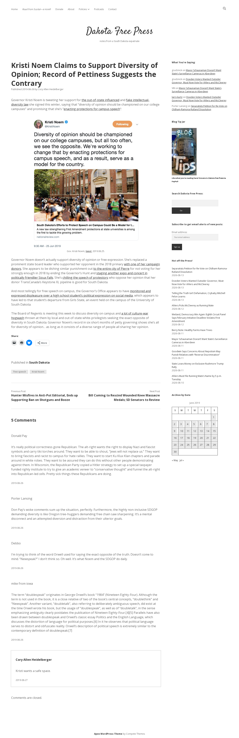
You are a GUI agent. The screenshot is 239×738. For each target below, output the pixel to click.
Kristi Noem (38, 371)
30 (175, 451)
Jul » (182, 460)
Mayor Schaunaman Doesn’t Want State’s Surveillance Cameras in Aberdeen (196, 72)
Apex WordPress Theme (108, 733)
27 (201, 444)
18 (188, 438)
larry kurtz (177, 97)
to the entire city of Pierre (111, 269)
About (71, 9)
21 (208, 438)
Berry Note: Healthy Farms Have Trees (192, 330)
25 (188, 444)
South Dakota (39, 362)
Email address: (179, 232)
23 (175, 444)
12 (194, 431)
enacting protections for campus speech (92, 109)
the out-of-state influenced (100, 100)
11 (188, 431)
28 (208, 444)
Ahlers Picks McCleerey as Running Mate (193, 305)
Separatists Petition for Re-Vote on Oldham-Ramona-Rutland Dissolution (199, 107)
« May (175, 460)
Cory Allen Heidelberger (34, 660)
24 (181, 444)
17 (181, 438)
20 (201, 438)
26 (194, 444)
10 (181, 431)
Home (14, 9)
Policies (83, 9)
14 (208, 431)
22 (214, 438)
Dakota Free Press (119, 31)
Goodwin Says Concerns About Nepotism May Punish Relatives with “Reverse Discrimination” (196, 353)
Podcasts (99, 9)
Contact (112, 9)
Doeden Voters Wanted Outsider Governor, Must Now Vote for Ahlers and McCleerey (199, 81)
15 (214, 431)
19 (194, 438)
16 (175, 438)
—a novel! (36, 9)
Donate (59, 9)
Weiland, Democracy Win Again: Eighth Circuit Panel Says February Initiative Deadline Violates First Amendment (199, 318)
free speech (19, 371)
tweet (88, 251)
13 (201, 431)
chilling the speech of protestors (85, 278)
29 (214, 444)
